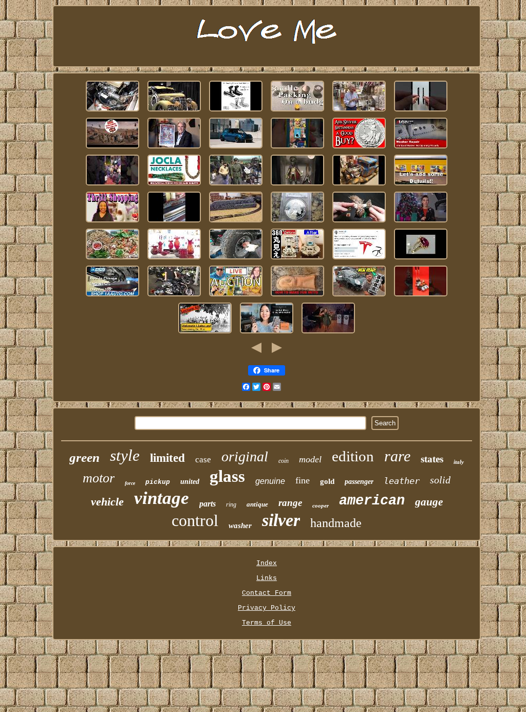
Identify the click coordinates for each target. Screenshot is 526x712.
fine (302, 480)
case (203, 459)
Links (266, 578)
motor (99, 478)
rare (397, 455)
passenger (359, 481)
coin (283, 460)
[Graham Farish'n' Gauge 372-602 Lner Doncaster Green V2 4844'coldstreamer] (236, 223)
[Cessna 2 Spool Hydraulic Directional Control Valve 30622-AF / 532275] (420, 297)
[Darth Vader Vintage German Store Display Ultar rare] (236, 297)
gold (327, 481)
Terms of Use (266, 623)
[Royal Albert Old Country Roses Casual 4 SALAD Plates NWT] (112, 260)
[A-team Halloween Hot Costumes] (112, 186)
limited (167, 458)
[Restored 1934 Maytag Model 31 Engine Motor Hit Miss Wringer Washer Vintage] (174, 223)
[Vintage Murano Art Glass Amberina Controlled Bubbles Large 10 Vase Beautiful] (174, 260)
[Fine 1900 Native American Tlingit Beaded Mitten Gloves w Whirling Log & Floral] (297, 297)
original (244, 456)
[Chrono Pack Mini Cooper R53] (236, 149)
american (372, 501)
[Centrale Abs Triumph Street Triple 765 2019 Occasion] (174, 297)
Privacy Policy (266, 608)
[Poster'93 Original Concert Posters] (174, 149)
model (310, 459)
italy (459, 462)
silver (281, 520)
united (189, 481)
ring (231, 504)
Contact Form (266, 593)
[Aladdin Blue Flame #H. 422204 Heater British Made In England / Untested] (297, 260)
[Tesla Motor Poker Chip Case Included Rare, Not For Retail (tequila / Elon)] (359, 260)
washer (240, 525)
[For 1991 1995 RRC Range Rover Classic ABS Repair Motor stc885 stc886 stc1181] (112, 112)
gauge (429, 502)
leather (402, 481)
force (130, 483)
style (125, 455)
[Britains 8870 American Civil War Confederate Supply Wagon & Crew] (205, 334)
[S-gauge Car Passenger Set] (420, 186)
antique (257, 504)
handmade (336, 523)
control (195, 520)
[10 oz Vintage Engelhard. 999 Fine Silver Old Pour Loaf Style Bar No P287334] (328, 334)
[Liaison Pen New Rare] (420, 112)
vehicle (107, 501)
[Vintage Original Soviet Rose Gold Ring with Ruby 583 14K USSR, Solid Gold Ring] (420, 260)
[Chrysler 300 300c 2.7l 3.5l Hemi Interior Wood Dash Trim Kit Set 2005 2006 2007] (112, 297)
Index (266, 563)
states (432, 459)
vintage (161, 498)
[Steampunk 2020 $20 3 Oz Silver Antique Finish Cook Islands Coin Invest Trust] (359, 149)
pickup (157, 482)
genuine (270, 481)
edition (353, 456)
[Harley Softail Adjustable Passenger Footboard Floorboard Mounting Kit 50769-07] (236, 112)
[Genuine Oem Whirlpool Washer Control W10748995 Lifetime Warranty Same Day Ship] (420, 149)
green (84, 457)
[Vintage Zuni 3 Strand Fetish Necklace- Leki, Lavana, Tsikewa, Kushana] (174, 186)
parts (207, 503)
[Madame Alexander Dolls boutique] (112, 223)
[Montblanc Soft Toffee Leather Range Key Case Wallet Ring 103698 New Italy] (266, 334)
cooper (320, 505)
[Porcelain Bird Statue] (359, 223)
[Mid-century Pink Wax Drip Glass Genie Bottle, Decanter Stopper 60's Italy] (297, 112)
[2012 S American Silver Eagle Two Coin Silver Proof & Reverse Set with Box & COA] (297, 223)
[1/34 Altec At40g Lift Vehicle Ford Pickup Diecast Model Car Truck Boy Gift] (359, 186)
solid (440, 479)
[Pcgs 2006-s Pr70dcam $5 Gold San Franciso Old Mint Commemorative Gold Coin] (420, 223)
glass (227, 476)
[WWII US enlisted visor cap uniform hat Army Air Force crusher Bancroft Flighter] (236, 186)
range (290, 502)
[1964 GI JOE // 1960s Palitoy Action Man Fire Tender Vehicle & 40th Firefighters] (112, 149)
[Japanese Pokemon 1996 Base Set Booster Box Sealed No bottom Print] (297, 149)
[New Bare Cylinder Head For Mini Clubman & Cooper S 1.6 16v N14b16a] (359, 297)
